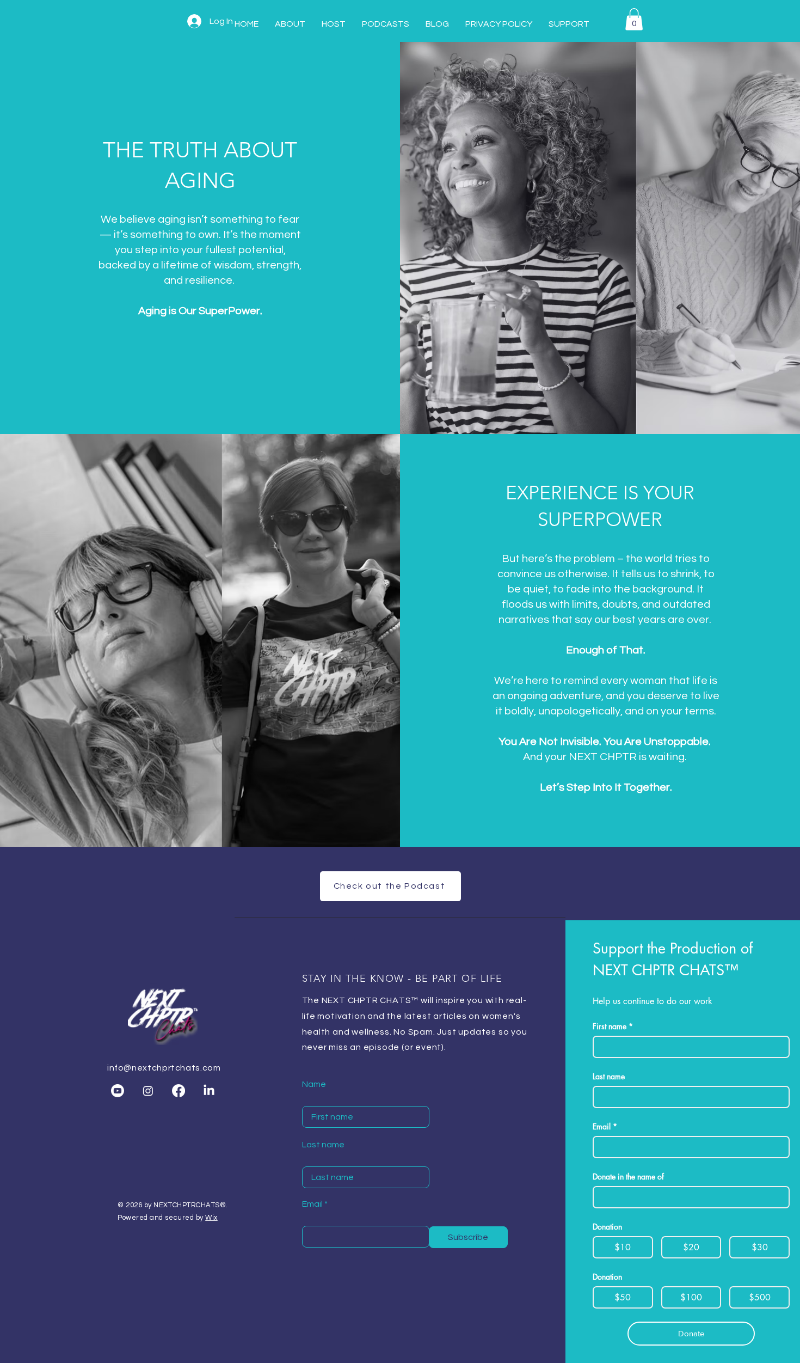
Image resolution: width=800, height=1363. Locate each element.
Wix (211, 1217)
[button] (634, 19)
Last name (323, 1144)
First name (613, 1026)
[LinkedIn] (209, 1090)
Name (314, 1084)
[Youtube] (117, 1090)
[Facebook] (178, 1090)
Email (312, 1204)
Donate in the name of (628, 1176)
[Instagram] (148, 1090)
